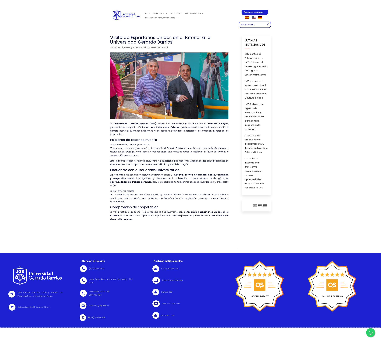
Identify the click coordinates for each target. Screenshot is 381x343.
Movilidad (143, 47)
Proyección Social (158, 47)
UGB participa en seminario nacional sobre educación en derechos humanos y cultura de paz (256, 89)
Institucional (116, 47)
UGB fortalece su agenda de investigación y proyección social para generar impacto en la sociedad (254, 117)
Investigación (131, 47)
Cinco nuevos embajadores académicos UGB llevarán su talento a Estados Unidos (256, 144)
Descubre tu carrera (253, 12)
